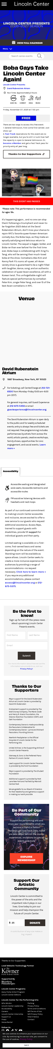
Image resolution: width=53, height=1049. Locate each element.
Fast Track (10, 134)
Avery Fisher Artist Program (13, 992)
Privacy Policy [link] (26, 1039)
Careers (5, 1011)
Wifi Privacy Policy (35, 1014)
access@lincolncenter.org (20, 582)
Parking (31, 1003)
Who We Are (6, 1003)
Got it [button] (26, 1045)
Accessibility (7, 1009)
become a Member (12, 143)
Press (4, 1019)
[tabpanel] (26, 537)
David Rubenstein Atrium (18, 88)
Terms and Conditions (37, 1009)
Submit (26, 655)
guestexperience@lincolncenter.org (26, 409)
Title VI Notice (33, 1017)
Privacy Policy (33, 1006)
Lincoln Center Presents (14, 84)
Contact (31, 1019)
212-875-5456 (17, 406)
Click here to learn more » (31, 571)
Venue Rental (7, 1022)
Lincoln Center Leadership (12, 1006)
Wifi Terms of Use (35, 1011)
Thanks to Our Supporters (13, 960)
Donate (35, 922)
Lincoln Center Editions (11, 995)
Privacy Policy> (26, 669)
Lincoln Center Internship (12, 1014)
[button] (26, 42)
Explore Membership (27, 858)
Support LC (6, 1017)
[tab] (10, 471)
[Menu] (4, 4)
